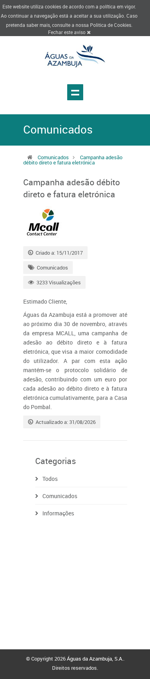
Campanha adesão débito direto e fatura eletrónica (72, 160)
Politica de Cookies (110, 25)
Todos (50, 478)
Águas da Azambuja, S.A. (95, 658)
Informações (58, 513)
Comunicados (53, 157)
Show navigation (75, 92)
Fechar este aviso (67, 32)
